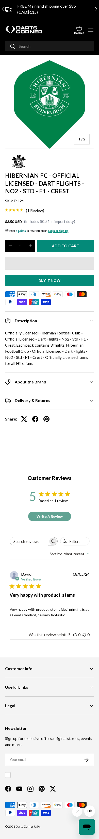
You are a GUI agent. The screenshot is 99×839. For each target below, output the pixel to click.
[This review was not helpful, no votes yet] (84, 634)
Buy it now (49, 280)
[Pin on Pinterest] (46, 419)
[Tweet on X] (24, 419)
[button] (79, 30)
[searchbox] (29, 541)
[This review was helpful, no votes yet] (75, 634)
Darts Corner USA (28, 826)
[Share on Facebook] (35, 419)
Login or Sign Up (58, 231)
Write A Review (50, 516)
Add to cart (65, 245)
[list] (49, 104)
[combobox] (49, 46)
